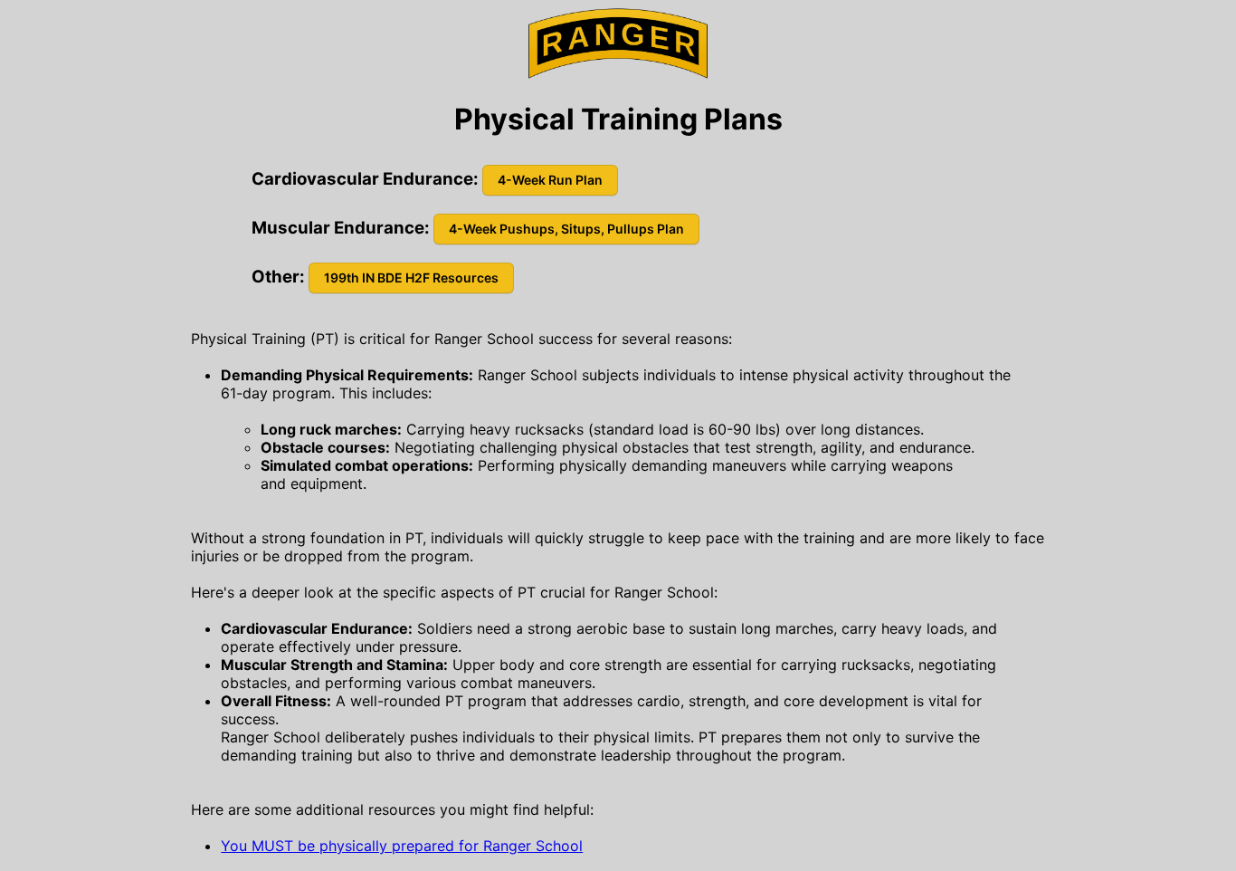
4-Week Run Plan (550, 179)
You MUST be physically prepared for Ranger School (402, 846)
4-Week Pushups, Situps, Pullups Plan (566, 228)
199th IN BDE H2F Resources (411, 277)
